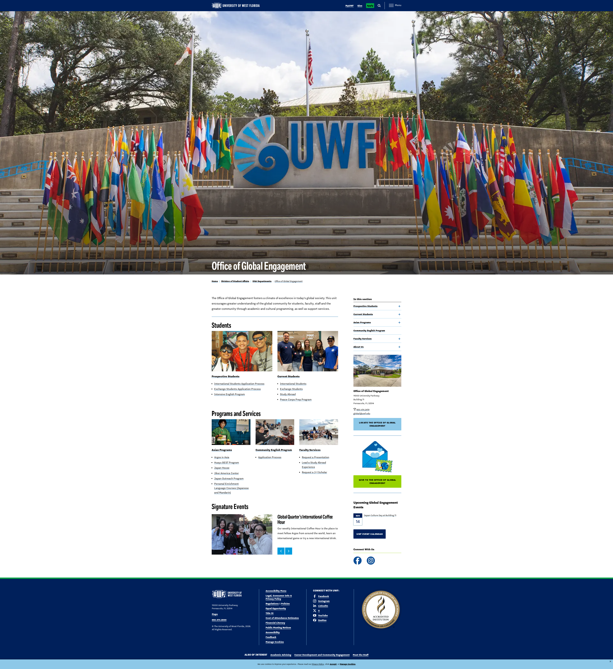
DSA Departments (262, 281)
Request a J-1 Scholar (314, 472)
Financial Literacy (275, 622)
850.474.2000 (219, 619)
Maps (215, 614)
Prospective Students (365, 306)
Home (215, 281)
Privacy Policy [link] (318, 664)
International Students (293, 383)
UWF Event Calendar (369, 534)
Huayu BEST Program (226, 462)
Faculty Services (362, 338)
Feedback (271, 637)
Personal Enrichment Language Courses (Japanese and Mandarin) (231, 488)
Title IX (270, 613)
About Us (358, 346)
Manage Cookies (275, 641)
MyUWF (349, 5)
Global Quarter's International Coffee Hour (305, 520)
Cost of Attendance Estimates (282, 617)
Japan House (221, 467)
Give (359, 5)
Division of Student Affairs (235, 281)
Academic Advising (280, 654)
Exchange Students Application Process (237, 389)
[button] (280, 551)
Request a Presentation (315, 457)
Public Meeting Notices (278, 627)
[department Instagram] (371, 560)
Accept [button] (333, 664)
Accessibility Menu (276, 590)
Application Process (269, 457)
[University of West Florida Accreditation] (380, 609)
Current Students (363, 314)
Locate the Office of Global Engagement (377, 424)
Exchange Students (291, 389)
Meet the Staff (360, 654)
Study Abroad (288, 394)
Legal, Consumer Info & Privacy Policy (279, 597)
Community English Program (369, 330)
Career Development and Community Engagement (322, 654)
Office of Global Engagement (288, 281)
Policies (285, 603)
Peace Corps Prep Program (296, 399)
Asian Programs (362, 322)
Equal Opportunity (276, 608)
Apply (370, 5)
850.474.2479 (362, 409)
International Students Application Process (239, 383)
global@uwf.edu (361, 413)
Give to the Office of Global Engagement (377, 481)
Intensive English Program (229, 394)
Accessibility (273, 632)
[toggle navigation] (399, 314)
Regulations (272, 603)
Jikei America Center (226, 473)
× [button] (610, 661)
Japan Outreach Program (229, 478)
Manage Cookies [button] (348, 664)
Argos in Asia (221, 457)
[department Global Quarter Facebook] (357, 560)
